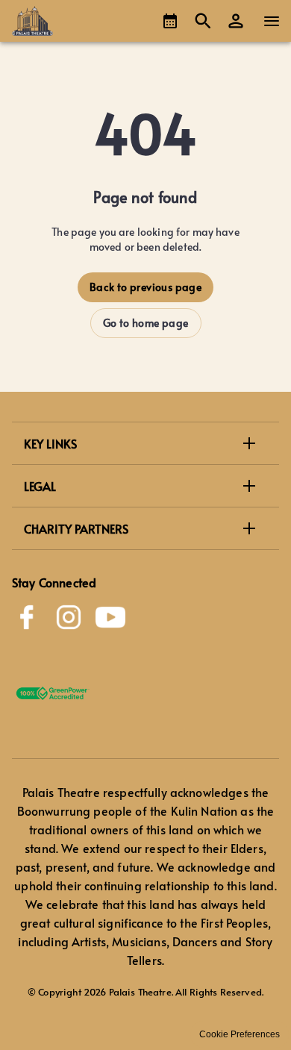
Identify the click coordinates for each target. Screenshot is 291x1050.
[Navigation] (271, 21)
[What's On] (170, 21)
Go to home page (146, 323)
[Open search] (203, 21)
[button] (235, 21)
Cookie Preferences (239, 1034)
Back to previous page (145, 287)
